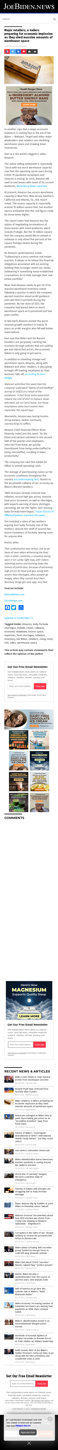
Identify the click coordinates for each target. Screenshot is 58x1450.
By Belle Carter (32, 1198)
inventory (9, 639)
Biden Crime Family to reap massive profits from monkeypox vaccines (32, 1078)
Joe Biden (21, 639)
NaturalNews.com (14, 594)
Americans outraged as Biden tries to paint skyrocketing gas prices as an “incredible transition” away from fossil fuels (33, 1119)
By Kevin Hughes (32, 1168)
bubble (21, 627)
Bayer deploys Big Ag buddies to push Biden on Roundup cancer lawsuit (34, 1205)
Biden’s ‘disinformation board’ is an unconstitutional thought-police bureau (32, 1324)
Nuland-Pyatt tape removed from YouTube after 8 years (31, 1090)
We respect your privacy (40, 1400)
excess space (35, 631)
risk (6, 642)
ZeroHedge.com (13, 600)
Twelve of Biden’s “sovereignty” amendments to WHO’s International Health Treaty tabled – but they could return (34, 1137)
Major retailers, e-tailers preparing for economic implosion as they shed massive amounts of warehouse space (34, 1104)
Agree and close (28, 1432)
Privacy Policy (23, 1426)
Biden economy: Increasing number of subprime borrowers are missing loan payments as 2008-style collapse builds (34, 1307)
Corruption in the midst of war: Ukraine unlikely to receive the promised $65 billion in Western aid (34, 1236)
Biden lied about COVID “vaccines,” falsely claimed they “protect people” (34, 1263)
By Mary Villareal (32, 1242)
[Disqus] (29, 861)
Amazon (27, 624)
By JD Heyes (30, 1110)
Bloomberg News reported (32, 186)
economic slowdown (15, 631)
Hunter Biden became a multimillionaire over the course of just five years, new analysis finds (32, 1277)
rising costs (46, 639)
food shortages (25, 635)
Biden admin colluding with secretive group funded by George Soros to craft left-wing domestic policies (33, 1250)
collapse (39, 627)
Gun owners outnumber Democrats (32, 1150)
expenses (9, 635)
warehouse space (27, 642)
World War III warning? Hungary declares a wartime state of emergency (31, 1177)
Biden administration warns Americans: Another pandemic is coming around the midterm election (34, 1162)
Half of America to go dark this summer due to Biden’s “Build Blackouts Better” (30, 1291)
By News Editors (32, 1095)
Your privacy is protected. (17, 695)
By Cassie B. (30, 1127)
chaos (29, 627)
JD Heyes (23, 46)
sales (13, 642)
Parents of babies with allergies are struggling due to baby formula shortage (33, 1192)
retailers (33, 639)
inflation (40, 635)
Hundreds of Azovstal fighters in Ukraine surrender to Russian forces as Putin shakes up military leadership (34, 1338)
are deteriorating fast (26, 479)
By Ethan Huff (31, 1083)
